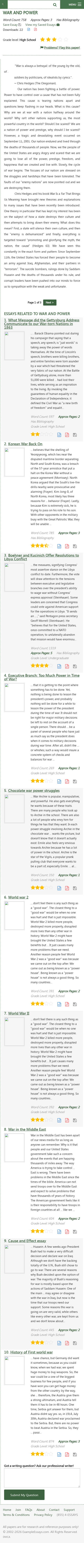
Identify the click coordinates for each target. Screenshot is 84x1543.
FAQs (28, 1510)
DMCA (6, 1537)
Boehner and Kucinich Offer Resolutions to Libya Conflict (41, 557)
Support (69, 1510)
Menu (72, 4)
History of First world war (31, 1352)
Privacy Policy (43, 1515)
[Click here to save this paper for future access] (75, 435)
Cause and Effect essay (27, 1240)
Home (7, 1510)
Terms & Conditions (16, 1515)
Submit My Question (24, 1495)
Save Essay (10, 24)
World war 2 (18, 897)
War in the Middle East (27, 1129)
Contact (54, 1510)
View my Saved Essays (40, 24)
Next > (50, 302)
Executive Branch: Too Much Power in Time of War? (42, 677)
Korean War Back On (25, 443)
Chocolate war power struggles (34, 790)
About (41, 1510)
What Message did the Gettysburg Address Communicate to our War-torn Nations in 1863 (41, 324)
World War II (18, 1013)
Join (18, 1510)
